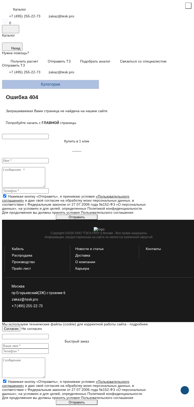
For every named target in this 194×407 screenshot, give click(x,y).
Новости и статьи (89, 249)
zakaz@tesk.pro (60, 72)
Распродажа (22, 255)
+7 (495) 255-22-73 (24, 72)
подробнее (139, 324)
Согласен (11, 329)
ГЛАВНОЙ (50, 123)
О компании (85, 262)
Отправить (77, 217)
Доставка (82, 255)
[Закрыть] (188, 6)
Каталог (8, 35)
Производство (23, 262)
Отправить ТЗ (13, 65)
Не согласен (31, 329)
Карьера (82, 268)
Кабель (18, 249)
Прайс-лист (21, 268)
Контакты (153, 249)
